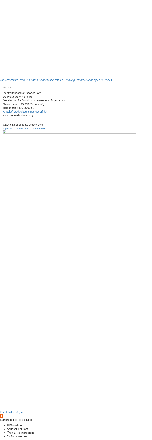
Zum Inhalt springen (12, 412)
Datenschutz (22, 128)
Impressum (8, 128)
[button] (1, 416)
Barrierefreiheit (37, 128)
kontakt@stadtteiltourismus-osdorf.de (25, 111)
